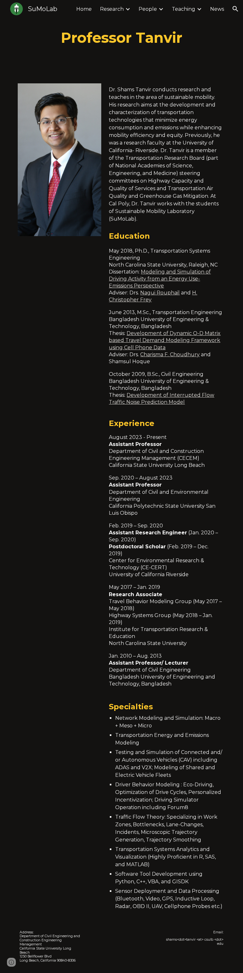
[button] (235, 8)
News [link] (217, 9)
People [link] (148, 9)
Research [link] (112, 9)
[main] (121, 37)
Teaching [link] (183, 9)
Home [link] (84, 9)
